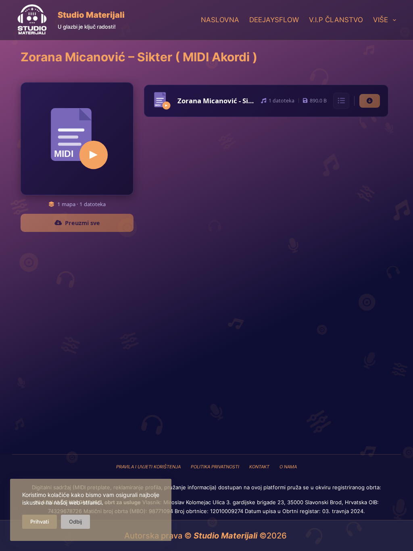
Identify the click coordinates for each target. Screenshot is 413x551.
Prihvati (39, 521)
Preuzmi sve (82, 223)
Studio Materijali (91, 15)
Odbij (75, 521)
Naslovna (220, 20)
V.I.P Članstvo (336, 20)
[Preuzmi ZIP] (369, 101)
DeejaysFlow (274, 20)
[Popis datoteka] (341, 101)
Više (380, 20)
